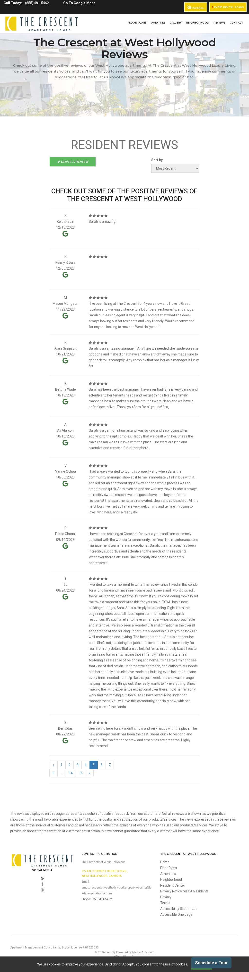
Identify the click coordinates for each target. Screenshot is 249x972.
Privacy (165, 897)
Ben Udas (65, 728)
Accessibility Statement (178, 909)
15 (81, 773)
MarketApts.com (143, 952)
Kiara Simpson (65, 348)
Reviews (219, 22)
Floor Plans (137, 22)
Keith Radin (65, 221)
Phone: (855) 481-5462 (96, 899)
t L (65, 584)
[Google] (42, 878)
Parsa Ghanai (65, 534)
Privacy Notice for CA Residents (184, 891)
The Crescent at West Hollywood (103, 862)
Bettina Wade (65, 389)
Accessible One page (176, 914)
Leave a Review (74, 162)
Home (164, 862)
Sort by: (157, 160)
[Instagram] (42, 890)
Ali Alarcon (65, 430)
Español (197, 8)
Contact (236, 22)
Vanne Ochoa (65, 471)
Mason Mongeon (65, 303)
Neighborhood (197, 22)
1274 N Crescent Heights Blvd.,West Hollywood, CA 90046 (104, 873)
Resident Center (172, 885)
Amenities (158, 22)
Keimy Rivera (65, 262)
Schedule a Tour (211, 962)
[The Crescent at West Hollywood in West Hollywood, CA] (41, 23)
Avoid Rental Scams (228, 7)
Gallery (176, 22)
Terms (165, 903)
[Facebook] (42, 884)
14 (71, 773)
